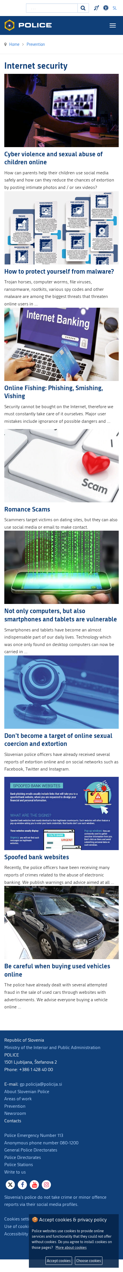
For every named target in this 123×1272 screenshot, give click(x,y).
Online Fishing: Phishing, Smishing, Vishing (53, 391)
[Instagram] (46, 1184)
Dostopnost (106, 8)
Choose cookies (88, 1261)
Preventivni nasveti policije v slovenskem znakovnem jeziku (97, 8)
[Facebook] (22, 1184)
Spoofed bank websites (36, 856)
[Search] (83, 8)
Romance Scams (27, 509)
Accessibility (16, 1234)
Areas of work (18, 1098)
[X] (10, 1184)
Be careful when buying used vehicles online (57, 970)
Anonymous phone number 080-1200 (41, 1142)
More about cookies (71, 1247)
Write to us (15, 1172)
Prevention (14, 1106)
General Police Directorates (30, 1150)
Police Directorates (22, 1157)
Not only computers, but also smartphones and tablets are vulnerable (60, 614)
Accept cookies (59, 1261)
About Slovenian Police (26, 1091)
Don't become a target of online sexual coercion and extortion (58, 739)
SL (115, 8)
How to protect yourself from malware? (59, 271)
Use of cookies (18, 1226)
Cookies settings (20, 1219)
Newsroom (15, 1113)
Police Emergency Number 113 (33, 1135)
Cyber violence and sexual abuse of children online (53, 158)
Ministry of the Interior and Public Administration (52, 1047)
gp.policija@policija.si (41, 1084)
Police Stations (18, 1164)
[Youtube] (34, 1184)
